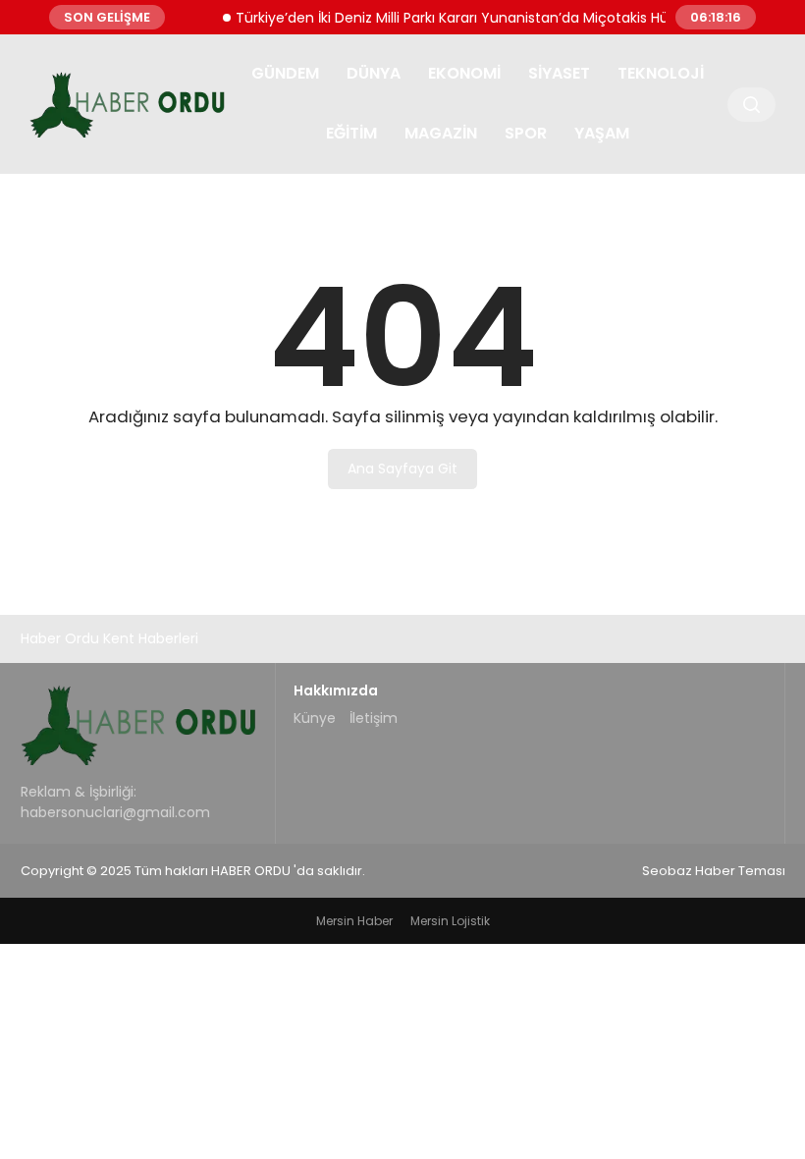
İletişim (373, 718)
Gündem (285, 73)
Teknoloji (660, 73)
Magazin (440, 133)
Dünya (374, 73)
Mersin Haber (354, 920)
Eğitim (351, 133)
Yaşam (601, 133)
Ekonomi (464, 73)
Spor (526, 133)
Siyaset (559, 73)
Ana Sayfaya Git (402, 468)
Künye (315, 718)
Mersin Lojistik (450, 920)
